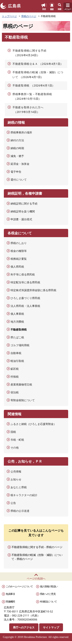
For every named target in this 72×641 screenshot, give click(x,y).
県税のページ (28, 16)
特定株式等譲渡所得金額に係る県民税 (33, 290)
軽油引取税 (17, 361)
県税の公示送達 (20, 511)
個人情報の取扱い (49, 586)
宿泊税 (15, 392)
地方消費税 (17, 321)
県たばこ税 (17, 337)
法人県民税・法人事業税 (25, 306)
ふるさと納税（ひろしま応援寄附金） (33, 424)
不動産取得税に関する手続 (29, 50)
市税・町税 (17, 439)
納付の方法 (17, 140)
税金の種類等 (19, 251)
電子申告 (16, 171)
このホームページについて (19, 586)
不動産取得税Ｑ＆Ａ (25, 64)
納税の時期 (17, 148)
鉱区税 (15, 369)
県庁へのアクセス (24, 627)
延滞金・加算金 (20, 164)
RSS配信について (48, 601)
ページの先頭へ (36, 578)
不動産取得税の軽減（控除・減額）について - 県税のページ (37, 557)
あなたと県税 (19, 487)
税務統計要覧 (19, 259)
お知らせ (16, 479)
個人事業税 (17, 314)
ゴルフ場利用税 (20, 345)
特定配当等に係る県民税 (25, 282)
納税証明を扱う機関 (23, 211)
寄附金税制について (23, 400)
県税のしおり (19, 243)
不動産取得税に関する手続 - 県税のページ (37, 547)
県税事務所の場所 (21, 132)
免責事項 (10, 594)
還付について (19, 179)
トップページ (9, 16)
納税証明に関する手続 (24, 203)
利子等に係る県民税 (23, 274)
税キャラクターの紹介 (24, 495)
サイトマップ (51, 627)
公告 (13, 503)
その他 (15, 447)
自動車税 (16, 353)
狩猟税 (15, 376)
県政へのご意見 (48, 594)
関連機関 (10, 601)
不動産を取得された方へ (28, 107)
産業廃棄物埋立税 (21, 384)
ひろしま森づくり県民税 (25, 298)
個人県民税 (17, 266)
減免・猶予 (17, 156)
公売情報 (16, 471)
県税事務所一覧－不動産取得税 (32, 94)
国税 (13, 432)
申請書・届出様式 (21, 219)
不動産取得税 (20, 85)
